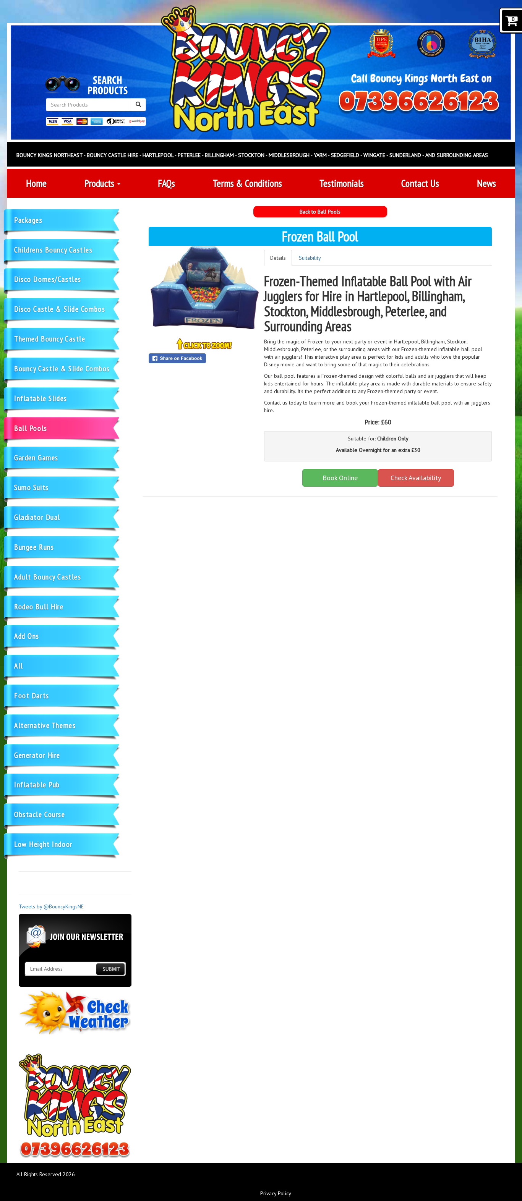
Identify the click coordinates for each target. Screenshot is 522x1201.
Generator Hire (37, 755)
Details (278, 257)
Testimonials (341, 183)
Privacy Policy (275, 1193)
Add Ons (26, 636)
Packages (28, 220)
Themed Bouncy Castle (49, 338)
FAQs (166, 183)
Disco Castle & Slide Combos (59, 309)
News (486, 183)
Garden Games (36, 457)
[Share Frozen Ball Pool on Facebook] (205, 358)
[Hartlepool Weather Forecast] (75, 1012)
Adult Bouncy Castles (47, 576)
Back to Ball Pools (320, 211)
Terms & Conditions (247, 183)
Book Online (340, 477)
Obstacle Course (39, 814)
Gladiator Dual (37, 517)
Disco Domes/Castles (47, 279)
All (18, 665)
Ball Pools (30, 428)
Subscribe (110, 968)
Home (36, 183)
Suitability (310, 257)
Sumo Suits (31, 487)
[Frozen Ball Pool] (205, 287)
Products (100, 183)
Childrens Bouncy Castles (53, 249)
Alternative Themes (45, 725)
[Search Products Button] (138, 104)
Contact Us (420, 183)
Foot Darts (31, 695)
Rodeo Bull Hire (39, 606)
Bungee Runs (34, 547)
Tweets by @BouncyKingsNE (51, 906)
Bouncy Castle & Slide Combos (62, 368)
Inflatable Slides (40, 398)
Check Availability (416, 477)
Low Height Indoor (43, 844)
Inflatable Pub (37, 784)
